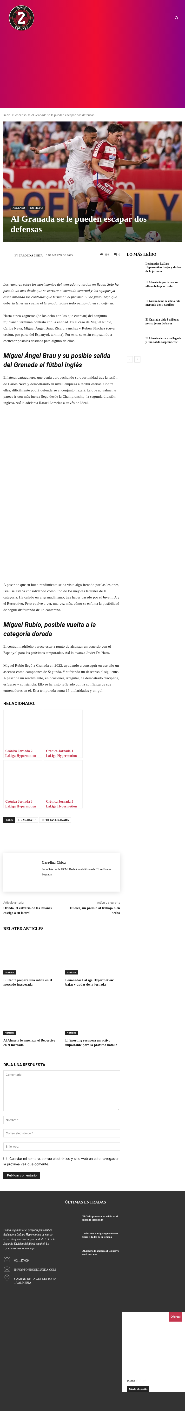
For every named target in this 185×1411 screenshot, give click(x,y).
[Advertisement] (92, 72)
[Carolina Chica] (8, 255)
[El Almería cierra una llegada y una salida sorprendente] (135, 344)
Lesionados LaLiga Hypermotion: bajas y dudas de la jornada (163, 267)
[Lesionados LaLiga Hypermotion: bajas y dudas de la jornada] (92, 955)
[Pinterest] (61, 270)
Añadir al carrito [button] (138, 1389)
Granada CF (27, 820)
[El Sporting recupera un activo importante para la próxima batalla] (92, 1015)
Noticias (36, 207)
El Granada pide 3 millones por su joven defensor (162, 321)
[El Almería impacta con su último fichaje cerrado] (135, 288)
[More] (90, 270)
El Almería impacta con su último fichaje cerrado (161, 284)
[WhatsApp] (76, 270)
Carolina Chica (31, 255)
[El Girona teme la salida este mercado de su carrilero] (135, 306)
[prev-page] (130, 359)
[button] (176, 18)
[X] (47, 270)
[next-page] (137, 359)
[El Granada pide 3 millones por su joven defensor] (135, 325)
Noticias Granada (55, 820)
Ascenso (20, 115)
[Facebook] (32, 270)
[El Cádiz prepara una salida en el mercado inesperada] (30, 955)
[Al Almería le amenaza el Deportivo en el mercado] (30, 1015)
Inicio (6, 115)
